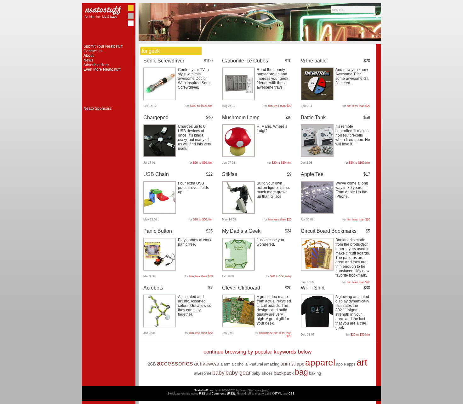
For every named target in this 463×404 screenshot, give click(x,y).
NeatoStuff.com (204, 390)
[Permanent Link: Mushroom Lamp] (239, 156)
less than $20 (282, 106)
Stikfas (229, 174)
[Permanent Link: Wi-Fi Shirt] (318, 326)
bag (301, 372)
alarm (225, 364)
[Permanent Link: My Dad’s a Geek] (239, 269)
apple (341, 364)
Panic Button (157, 231)
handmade (266, 333)
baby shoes (262, 373)
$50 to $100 (356, 162)
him (210, 106)
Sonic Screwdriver (163, 60)
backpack (284, 373)
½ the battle (314, 60)
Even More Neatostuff (101, 69)
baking (315, 373)
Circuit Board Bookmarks (329, 231)
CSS (291, 393)
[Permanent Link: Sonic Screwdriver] (160, 99)
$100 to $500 (198, 106)
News (88, 60)
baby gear (238, 373)
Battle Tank (313, 117)
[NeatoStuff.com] (108, 43)
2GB (152, 364)
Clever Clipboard (241, 287)
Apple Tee (312, 174)
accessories (175, 363)
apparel (320, 362)
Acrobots (153, 287)
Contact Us (92, 51)
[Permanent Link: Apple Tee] (318, 212)
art (362, 362)
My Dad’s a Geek (241, 231)
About (88, 55)
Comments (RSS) (223, 393)
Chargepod (156, 117)
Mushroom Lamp (241, 117)
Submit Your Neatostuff (103, 46)
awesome (202, 373)
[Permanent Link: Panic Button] (160, 269)
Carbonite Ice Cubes (245, 60)
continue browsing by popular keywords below (257, 351)
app (300, 363)
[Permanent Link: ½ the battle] (318, 99)
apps (351, 364)
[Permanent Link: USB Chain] (160, 212)
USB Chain (156, 174)
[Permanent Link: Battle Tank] (318, 156)
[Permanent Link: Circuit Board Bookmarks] (318, 269)
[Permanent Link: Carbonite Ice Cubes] (239, 99)
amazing (271, 364)
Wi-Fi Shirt (312, 287)
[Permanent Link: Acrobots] (160, 326)
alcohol (238, 364)
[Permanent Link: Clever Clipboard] (239, 326)
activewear (207, 364)
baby (288, 276)
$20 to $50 (200, 162)
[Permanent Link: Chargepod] (160, 156)
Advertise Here (96, 65)
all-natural (254, 364)
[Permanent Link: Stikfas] (239, 212)
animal (288, 364)
